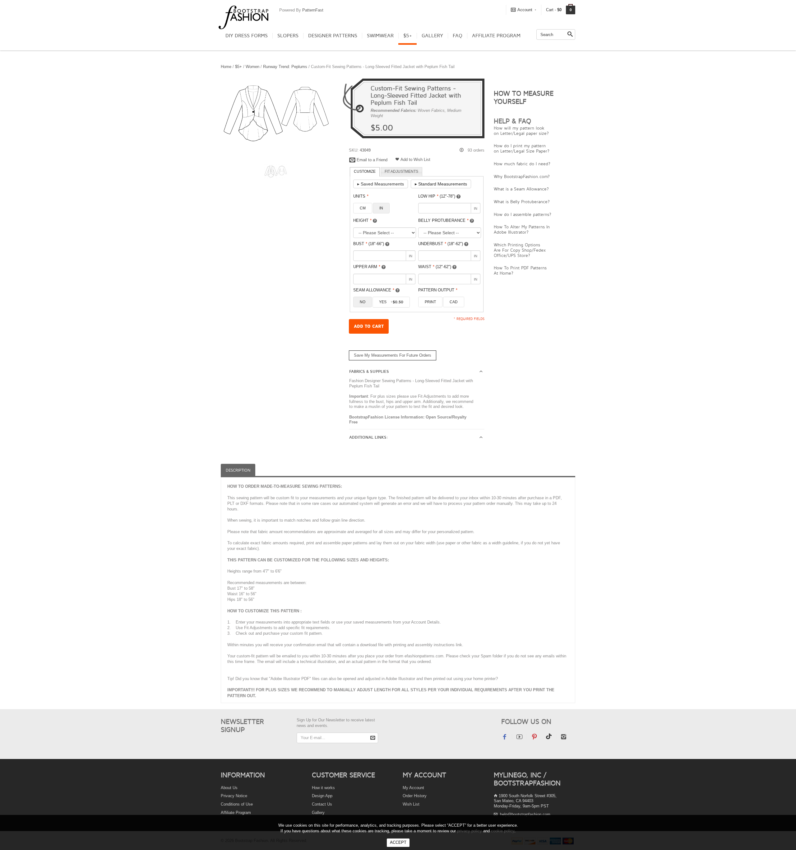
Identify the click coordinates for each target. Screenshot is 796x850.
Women (252, 66)
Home (226, 66)
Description (238, 470)
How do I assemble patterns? (522, 214)
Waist (434, 266)
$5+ (407, 36)
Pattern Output (437, 290)
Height (362, 220)
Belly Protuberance (443, 220)
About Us (229, 787)
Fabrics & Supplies (369, 371)
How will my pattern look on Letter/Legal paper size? (521, 130)
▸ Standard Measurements (441, 183)
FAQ (457, 36)
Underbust (440, 243)
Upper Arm (366, 266)
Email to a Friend (372, 160)
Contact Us (322, 804)
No (362, 302)
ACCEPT (398, 842)
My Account (413, 787)
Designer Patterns (332, 36)
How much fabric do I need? (522, 163)
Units (360, 196)
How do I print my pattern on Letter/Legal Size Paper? (521, 148)
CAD (454, 302)
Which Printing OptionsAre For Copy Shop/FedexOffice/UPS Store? (520, 250)
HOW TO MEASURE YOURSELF (523, 97)
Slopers (287, 36)
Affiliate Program (496, 36)
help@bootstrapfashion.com (525, 814)
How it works (323, 787)
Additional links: (368, 437)
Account (525, 9)
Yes (391, 302)
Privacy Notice (234, 795)
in (381, 208)
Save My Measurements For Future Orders (392, 355)
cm (363, 208)
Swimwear (380, 36)
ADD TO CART (369, 326)
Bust (368, 243)
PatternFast (312, 10)
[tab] (365, 171)
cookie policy (502, 831)
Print (430, 302)
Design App (322, 795)
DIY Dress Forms (246, 36)
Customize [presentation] (365, 171)
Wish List (411, 804)
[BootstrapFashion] (243, 17)
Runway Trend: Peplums (285, 66)
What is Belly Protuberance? (522, 201)
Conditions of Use (237, 804)
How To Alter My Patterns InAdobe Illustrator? (522, 229)
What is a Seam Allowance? (521, 188)
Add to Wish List (415, 159)
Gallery (432, 36)
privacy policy (469, 831)
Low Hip (436, 196)
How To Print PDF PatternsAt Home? (520, 270)
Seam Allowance (373, 290)
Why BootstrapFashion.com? (522, 176)
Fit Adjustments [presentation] (401, 171)
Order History (415, 795)
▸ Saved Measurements (380, 183)
